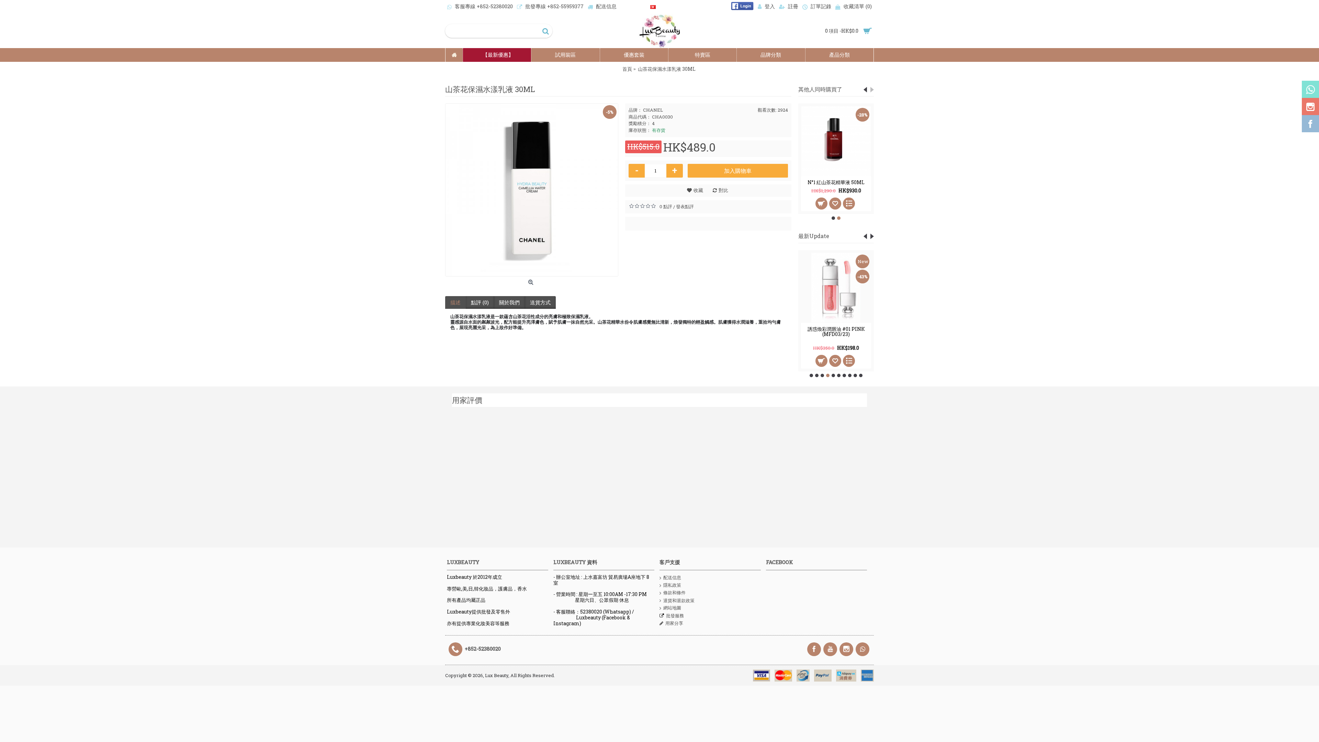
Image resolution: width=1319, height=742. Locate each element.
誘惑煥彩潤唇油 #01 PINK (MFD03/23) (836, 331)
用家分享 (674, 623)
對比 (723, 190)
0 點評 (666, 206)
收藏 (698, 190)
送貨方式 (540, 302)
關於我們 (509, 302)
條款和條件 (674, 592)
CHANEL (653, 110)
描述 (455, 302)
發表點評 (685, 206)
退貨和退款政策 (679, 600)
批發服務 (675, 615)
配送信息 (672, 577)
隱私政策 (672, 585)
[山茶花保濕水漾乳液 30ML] (531, 190)
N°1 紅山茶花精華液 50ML (836, 182)
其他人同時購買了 (820, 89)
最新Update (813, 235)
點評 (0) (480, 302)
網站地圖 (672, 608)
